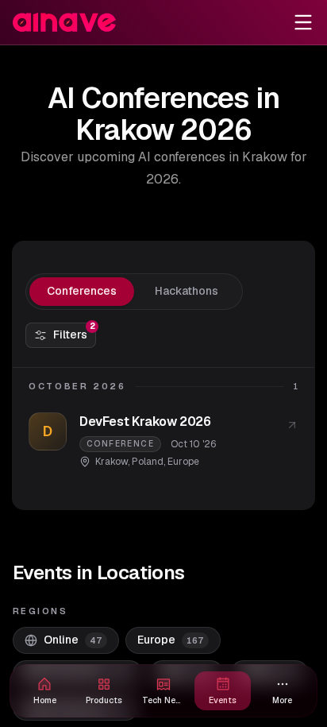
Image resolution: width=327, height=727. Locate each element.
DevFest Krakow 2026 (144, 421)
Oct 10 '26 (193, 444)
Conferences (82, 291)
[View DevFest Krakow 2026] (292, 425)
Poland (148, 461)
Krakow (111, 461)
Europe (183, 461)
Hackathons (186, 291)
